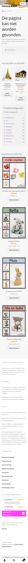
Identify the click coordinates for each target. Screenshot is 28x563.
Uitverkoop (9, 142)
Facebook (4, 528)
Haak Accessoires (10, 123)
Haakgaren (9, 130)
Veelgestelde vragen (7, 476)
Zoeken (14, 560)
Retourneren (5, 480)
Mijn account (4, 560)
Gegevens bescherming (8, 468)
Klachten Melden (6, 484)
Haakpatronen (10, 136)
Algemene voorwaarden (8, 457)
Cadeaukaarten (10, 117)
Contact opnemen (7, 465)
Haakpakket (9, 133)
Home (5, 11)
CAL (7, 120)
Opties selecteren (7, 94)
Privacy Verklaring (6, 461)
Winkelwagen (22, 559)
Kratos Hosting (19, 544)
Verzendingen (5, 472)
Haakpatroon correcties (8, 487)
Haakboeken (9, 126)
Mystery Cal (9, 139)
